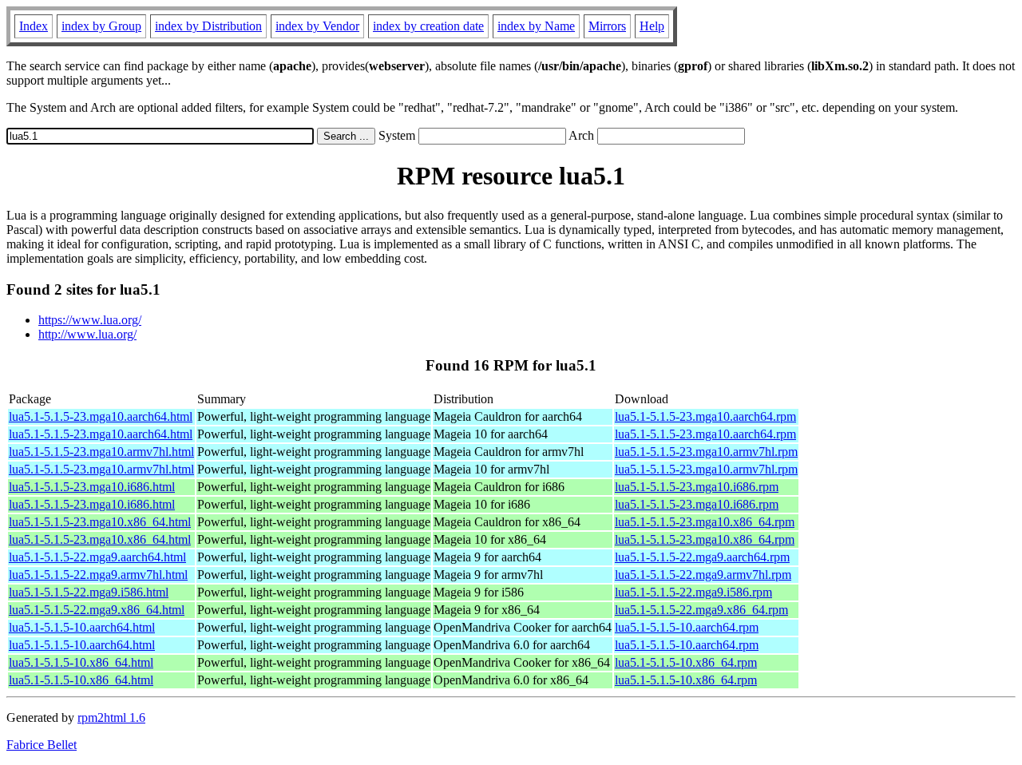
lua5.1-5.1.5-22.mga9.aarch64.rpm (702, 557)
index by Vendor (317, 26)
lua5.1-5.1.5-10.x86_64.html (81, 662)
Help (652, 26)
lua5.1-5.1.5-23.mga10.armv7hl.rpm (706, 451)
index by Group (101, 26)
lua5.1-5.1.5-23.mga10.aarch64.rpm (705, 416)
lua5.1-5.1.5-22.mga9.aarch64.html (97, 557)
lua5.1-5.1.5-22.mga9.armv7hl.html (98, 574)
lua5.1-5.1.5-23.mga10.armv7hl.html (101, 451)
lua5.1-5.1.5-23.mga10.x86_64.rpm (704, 522)
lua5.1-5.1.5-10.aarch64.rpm (687, 627)
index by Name (536, 26)
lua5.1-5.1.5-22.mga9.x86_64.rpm (701, 609)
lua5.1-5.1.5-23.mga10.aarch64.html (100, 416)
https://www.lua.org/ (89, 320)
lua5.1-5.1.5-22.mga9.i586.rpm (693, 592)
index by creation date (428, 26)
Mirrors (607, 26)
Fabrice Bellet (41, 744)
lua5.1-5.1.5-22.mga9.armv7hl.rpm (703, 574)
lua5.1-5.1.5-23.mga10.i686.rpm (696, 486)
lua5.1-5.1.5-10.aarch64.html (82, 627)
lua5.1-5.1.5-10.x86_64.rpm (686, 662)
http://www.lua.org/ (87, 334)
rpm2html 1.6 (111, 717)
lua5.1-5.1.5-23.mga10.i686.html (92, 486)
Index (33, 26)
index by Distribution (208, 26)
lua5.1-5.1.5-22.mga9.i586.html (88, 592)
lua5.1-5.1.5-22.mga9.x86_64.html (96, 609)
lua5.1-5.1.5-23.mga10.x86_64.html (100, 522)
